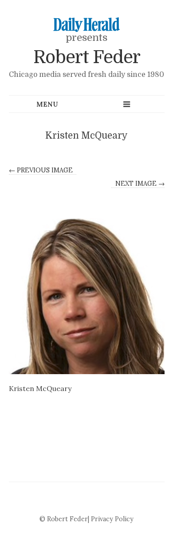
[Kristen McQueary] (87, 296)
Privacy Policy (112, 519)
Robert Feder (86, 57)
